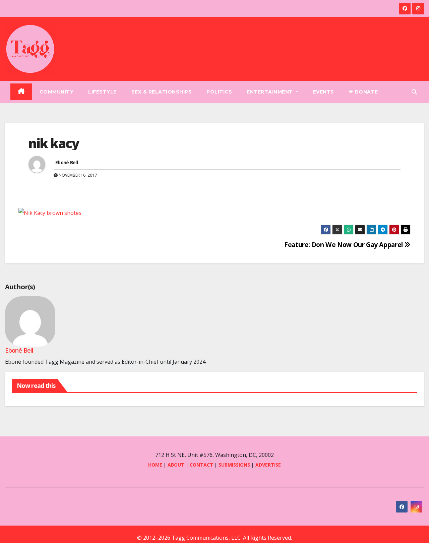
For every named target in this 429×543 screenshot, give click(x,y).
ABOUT (176, 465)
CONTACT (202, 465)
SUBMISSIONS (234, 465)
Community (57, 92)
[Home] (21, 91)
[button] (414, 92)
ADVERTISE (268, 465)
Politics (219, 92)
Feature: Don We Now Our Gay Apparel (344, 244)
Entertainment (270, 92)
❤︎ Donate (363, 92)
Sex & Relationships (161, 92)
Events (323, 92)
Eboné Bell (66, 162)
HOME (155, 465)
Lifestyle (102, 92)
